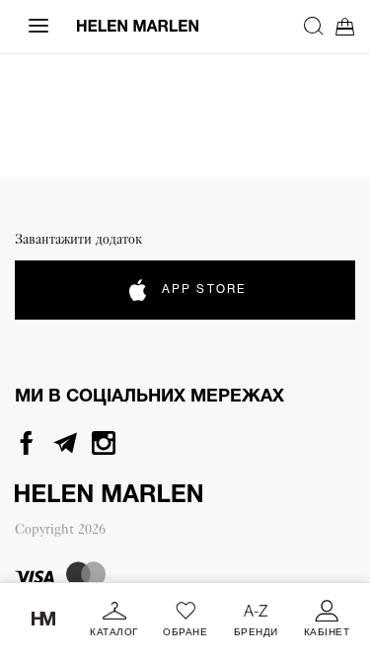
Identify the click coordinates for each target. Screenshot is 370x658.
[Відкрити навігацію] (38, 25)
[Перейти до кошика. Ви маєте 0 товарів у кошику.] (345, 26)
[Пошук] (314, 25)
